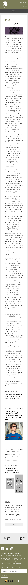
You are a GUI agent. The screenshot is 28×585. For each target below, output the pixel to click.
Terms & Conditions (7, 555)
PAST (6, 538)
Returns (10, 553)
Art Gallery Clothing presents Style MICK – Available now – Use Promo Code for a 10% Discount (13, 415)
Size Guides (18, 553)
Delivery (3, 553)
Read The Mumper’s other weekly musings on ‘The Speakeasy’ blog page (13, 396)
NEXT (21, 538)
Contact (18, 555)
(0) (22, 2)
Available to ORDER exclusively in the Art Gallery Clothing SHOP (12, 470)
